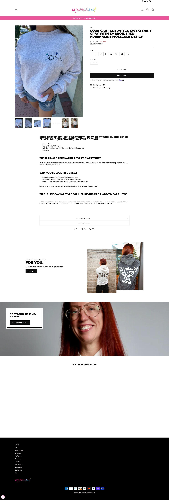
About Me (17, 444)
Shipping (91, 43)
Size (91, 50)
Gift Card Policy (18, 470)
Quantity (93, 59)
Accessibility (17, 461)
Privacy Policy (18, 459)
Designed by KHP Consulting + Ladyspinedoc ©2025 (84, 492)
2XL (111, 54)
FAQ (16, 447)
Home (91, 27)
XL (105, 54)
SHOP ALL (31, 271)
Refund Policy (18, 453)
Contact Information (19, 450)
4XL (122, 54)
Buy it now (122, 75)
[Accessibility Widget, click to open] (3, 497)
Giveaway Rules (18, 467)
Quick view (31, 418)
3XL (116, 54)
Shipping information (84, 218)
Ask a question (84, 223)
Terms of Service (18, 464)
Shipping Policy (18, 456)
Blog (16, 473)
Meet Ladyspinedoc (20, 322)
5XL (128, 54)
